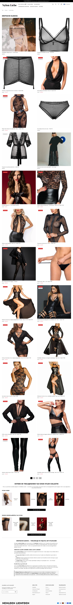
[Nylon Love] (9, 5)
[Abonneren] (15, 591)
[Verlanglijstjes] (58, 4)
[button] (3, 1)
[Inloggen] (53, 4)
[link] (31, 478)
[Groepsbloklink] (36, 490)
